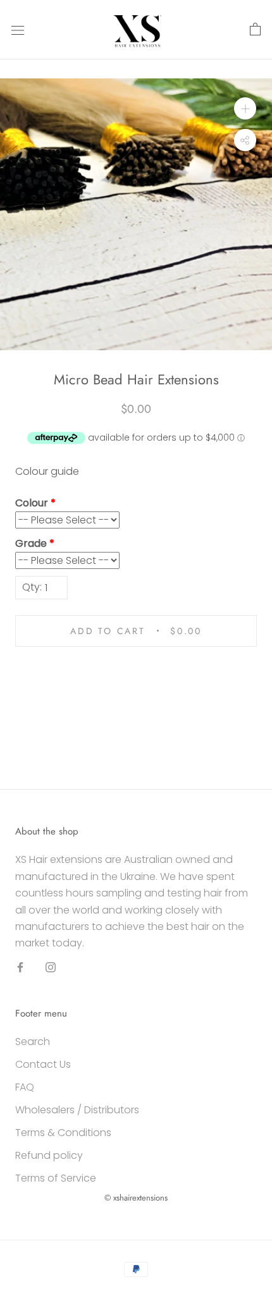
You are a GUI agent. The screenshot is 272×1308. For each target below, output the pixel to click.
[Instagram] (51, 967)
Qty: (32, 587)
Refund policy (49, 1155)
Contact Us (43, 1064)
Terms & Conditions (63, 1132)
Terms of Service (55, 1178)
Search (32, 1041)
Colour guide (47, 471)
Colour (31, 503)
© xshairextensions (136, 1198)
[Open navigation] (17, 30)
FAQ (24, 1087)
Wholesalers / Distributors (77, 1110)
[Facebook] (20, 967)
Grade (31, 543)
